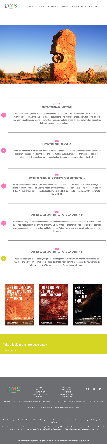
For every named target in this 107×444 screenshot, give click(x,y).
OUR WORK (74, 6)
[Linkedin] (99, 389)
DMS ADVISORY (42, 6)
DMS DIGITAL (55, 6)
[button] (9, 351)
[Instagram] (93, 389)
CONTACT (98, 6)
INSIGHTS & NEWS (86, 6)
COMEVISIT (64, 6)
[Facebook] (87, 389)
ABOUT (31, 6)
